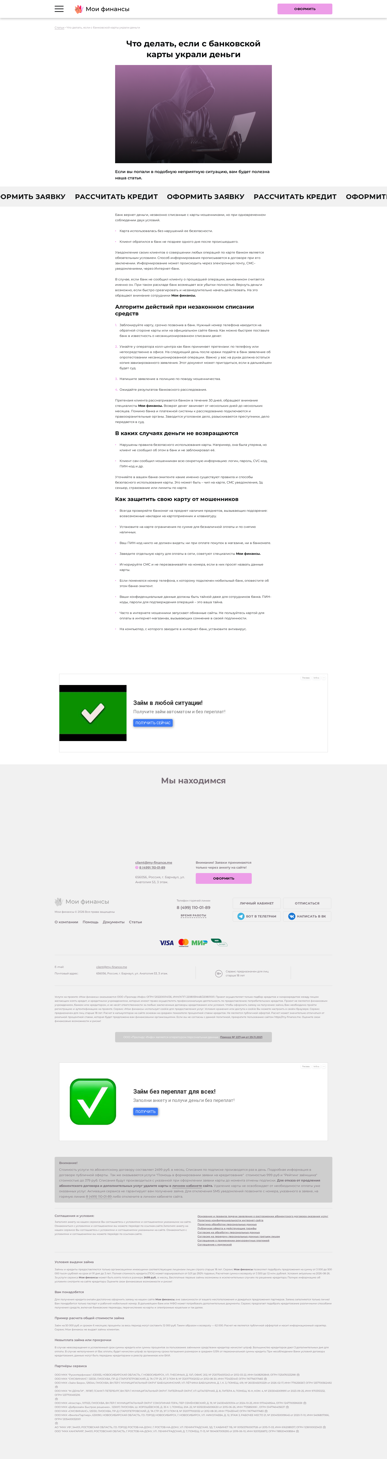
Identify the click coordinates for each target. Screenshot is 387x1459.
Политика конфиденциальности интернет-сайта (230, 1220)
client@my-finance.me (153, 863)
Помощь (90, 922)
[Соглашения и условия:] (298, 1374)
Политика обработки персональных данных (227, 1224)
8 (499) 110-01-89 (152, 867)
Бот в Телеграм (261, 916)
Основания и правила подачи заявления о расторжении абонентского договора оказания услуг (263, 1216)
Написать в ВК (311, 916)
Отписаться (307, 903)
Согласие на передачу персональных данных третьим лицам (239, 1236)
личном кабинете (187, 1186)
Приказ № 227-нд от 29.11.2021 (241, 1037)
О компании (66, 922)
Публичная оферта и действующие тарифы (227, 1228)
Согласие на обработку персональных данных (229, 1232)
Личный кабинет (257, 903)
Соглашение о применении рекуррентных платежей (233, 1240)
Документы (114, 922)
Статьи (59, 27)
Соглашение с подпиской (215, 1244)
